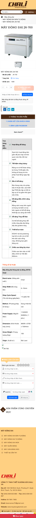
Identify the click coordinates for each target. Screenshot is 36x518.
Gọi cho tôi (28, 94)
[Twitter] (8, 109)
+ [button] (11, 87)
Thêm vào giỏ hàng (24, 88)
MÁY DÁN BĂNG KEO (11, 449)
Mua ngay (19, 516)
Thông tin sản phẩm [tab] (18, 117)
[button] (26, 12)
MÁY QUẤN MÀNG (10, 446)
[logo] (17, 8)
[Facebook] (4, 109)
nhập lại (25, 397)
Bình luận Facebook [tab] (18, 125)
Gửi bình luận (12, 397)
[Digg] (12, 109)
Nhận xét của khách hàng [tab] (19, 121)
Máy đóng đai (7, 430)
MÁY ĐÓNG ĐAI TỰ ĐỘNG (13, 439)
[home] (2, 17)
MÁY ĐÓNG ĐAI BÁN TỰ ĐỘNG (15, 436)
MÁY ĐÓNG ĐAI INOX (11, 442)
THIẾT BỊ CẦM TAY (10, 452)
